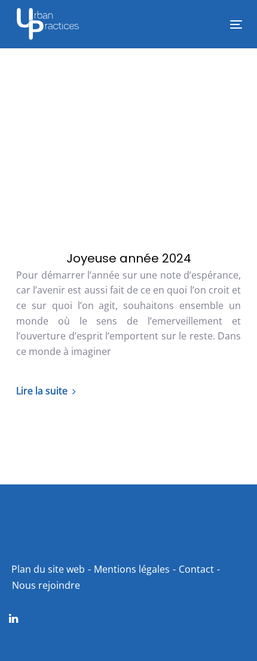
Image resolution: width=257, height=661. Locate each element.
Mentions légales (132, 569)
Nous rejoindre (46, 585)
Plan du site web (48, 569)
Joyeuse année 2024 (128, 258)
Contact (196, 569)
